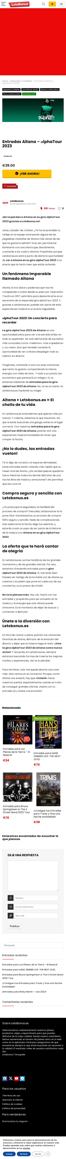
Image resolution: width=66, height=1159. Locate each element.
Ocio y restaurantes (11, 94)
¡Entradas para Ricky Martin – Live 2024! (24, 991)
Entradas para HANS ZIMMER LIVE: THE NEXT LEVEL (47, 756)
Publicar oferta (52, 4)
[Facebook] (4, 1078)
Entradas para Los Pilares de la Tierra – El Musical (16, 752)
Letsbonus (16, 201)
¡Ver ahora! (29, 174)
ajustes (26, 1148)
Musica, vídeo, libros (50, 89)
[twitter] (10, 1078)
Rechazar (24, 1154)
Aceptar (9, 1154)
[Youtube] (16, 1078)
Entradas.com (29, 94)
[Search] (43, 4)
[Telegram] (22, 1078)
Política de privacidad (13, 1108)
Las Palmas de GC (30, 89)
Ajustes (38, 1154)
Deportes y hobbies (21, 80)
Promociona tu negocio (15, 1121)
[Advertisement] (33, 42)
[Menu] (3, 4)
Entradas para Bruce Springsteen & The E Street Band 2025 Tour (16, 809)
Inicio (5, 80)
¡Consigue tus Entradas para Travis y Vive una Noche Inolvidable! (47, 814)
